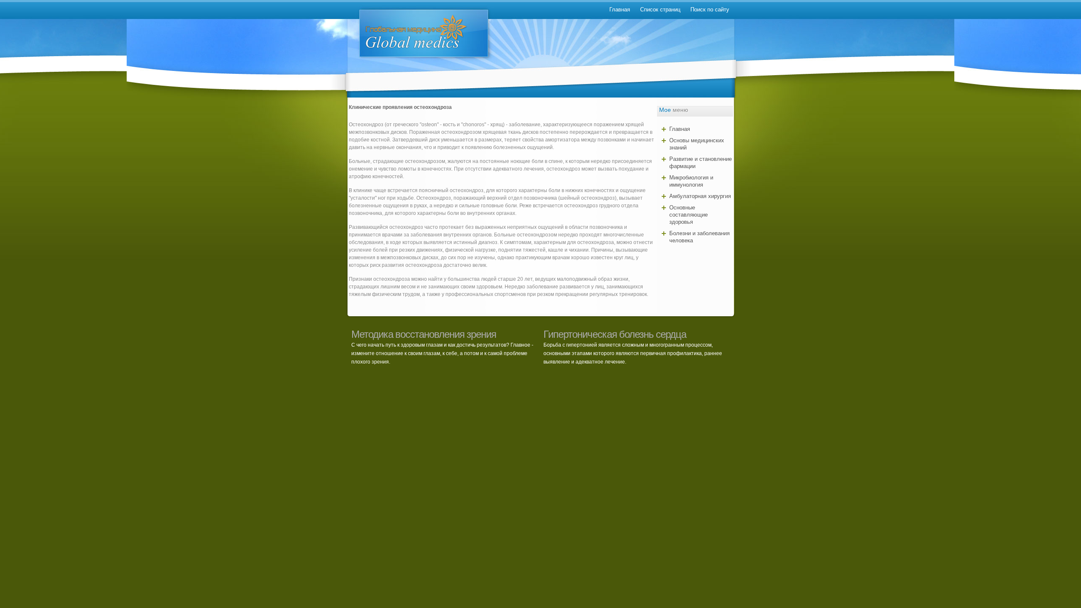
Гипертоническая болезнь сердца (614, 334)
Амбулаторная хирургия (700, 196)
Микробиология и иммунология (691, 181)
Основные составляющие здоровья (688, 214)
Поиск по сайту (709, 9)
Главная (619, 9)
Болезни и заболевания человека (699, 237)
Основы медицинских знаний (696, 144)
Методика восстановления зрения (423, 334)
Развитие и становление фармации (700, 162)
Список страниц (660, 9)
